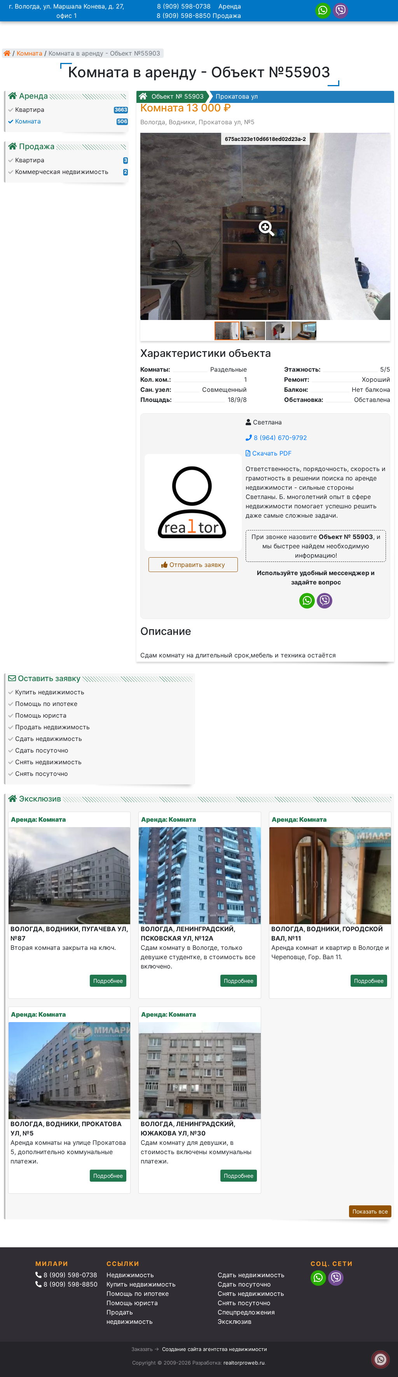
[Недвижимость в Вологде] (6, 53)
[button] (265, 223)
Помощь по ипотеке (137, 1293)
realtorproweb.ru (244, 1363)
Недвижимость (130, 1275)
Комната (29, 53)
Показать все (370, 1211)
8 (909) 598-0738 (184, 6)
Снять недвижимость (251, 1293)
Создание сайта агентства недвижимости (214, 1349)
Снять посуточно (244, 1303)
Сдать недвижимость (251, 1275)
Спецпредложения (246, 1312)
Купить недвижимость (141, 1284)
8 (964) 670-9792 (279, 438)
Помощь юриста (132, 1303)
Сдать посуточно (244, 1284)
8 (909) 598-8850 (184, 15)
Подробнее (108, 980)
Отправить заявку (196, 565)
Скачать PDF (271, 453)
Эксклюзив (234, 1321)
